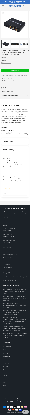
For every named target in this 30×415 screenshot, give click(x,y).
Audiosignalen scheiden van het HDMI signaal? (15, 277)
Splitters (5, 359)
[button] (3, 6)
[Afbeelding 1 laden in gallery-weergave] (5, 44)
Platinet (5, 389)
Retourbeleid (6, 261)
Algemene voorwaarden (9, 251)
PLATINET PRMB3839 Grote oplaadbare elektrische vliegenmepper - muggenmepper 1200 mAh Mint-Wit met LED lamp (14, 328)
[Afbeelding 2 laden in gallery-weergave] (15, 44)
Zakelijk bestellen (7, 267)
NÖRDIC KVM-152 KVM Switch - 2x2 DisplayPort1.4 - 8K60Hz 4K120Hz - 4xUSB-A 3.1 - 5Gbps (14, 305)
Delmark (5, 379)
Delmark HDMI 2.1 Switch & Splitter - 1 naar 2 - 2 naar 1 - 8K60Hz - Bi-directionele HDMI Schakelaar (15, 335)
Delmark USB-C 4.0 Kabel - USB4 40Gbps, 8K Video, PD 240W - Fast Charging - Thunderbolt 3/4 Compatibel (14, 312)
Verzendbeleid (6, 264)
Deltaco (12, 412)
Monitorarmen (6, 356)
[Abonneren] (25, 218)
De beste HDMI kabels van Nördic (11, 280)
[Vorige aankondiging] (2, 2)
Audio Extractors (7, 346)
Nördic (4, 385)
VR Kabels (5, 369)
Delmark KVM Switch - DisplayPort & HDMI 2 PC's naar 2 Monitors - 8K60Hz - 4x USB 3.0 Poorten (14, 291)
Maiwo (4, 382)
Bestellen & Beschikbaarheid (10, 254)
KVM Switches (6, 353)
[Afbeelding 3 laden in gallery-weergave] (24, 44)
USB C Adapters (7, 363)
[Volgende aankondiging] (27, 2)
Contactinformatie (7, 257)
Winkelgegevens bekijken (8, 80)
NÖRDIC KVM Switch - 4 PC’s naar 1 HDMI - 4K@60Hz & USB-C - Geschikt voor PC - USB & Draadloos (14, 298)
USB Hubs (5, 366)
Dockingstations (7, 349)
